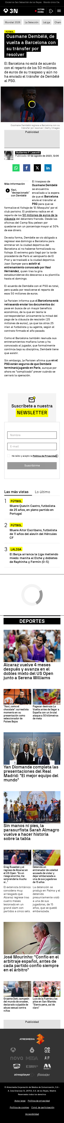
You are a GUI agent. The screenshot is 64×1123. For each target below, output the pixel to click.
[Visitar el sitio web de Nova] (16, 1058)
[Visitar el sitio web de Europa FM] (32, 1066)
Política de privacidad (39, 1100)
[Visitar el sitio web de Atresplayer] (24, 1074)
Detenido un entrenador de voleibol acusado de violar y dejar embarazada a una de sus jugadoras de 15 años (45, 875)
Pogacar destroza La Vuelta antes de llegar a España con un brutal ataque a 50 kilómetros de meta (46, 712)
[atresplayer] (51, 11)
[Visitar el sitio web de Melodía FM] (47, 1066)
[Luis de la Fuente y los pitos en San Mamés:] (46, 989)
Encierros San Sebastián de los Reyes (23, 2)
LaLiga (46, 22)
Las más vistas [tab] (16, 492)
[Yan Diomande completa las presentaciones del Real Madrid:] (32, 748)
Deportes (32, 621)
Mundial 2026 (12, 22)
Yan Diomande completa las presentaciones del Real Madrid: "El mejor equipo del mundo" (31, 773)
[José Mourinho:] (32, 938)
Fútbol (16, 501)
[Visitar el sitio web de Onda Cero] (16, 1066)
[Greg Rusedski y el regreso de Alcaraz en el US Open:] (17, 858)
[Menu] (59, 10)
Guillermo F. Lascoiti (28, 152)
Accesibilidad (32, 1114)
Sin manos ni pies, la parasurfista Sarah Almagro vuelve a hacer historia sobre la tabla (31, 832)
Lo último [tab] (42, 492)
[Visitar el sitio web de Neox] (47, 1050)
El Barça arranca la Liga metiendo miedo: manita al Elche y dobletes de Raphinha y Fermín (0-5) (34, 558)
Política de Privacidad (45, 456)
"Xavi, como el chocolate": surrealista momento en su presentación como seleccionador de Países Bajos (16, 714)
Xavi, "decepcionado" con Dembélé (19, 193)
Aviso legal (20, 1100)
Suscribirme (32, 465)
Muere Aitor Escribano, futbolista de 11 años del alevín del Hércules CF (33, 533)
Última (41, 10)
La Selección (31, 22)
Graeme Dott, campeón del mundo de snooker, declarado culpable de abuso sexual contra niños (16, 1004)
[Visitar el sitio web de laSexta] (32, 1050)
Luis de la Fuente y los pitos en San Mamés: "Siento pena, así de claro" (45, 1003)
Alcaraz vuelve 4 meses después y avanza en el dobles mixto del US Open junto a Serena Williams (28, 671)
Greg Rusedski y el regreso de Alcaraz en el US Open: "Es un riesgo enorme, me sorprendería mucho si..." (16, 875)
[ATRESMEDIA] (32, 1039)
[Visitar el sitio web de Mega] (32, 1058)
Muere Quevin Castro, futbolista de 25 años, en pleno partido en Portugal (32, 509)
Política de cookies (19, 1107)
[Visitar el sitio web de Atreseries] (47, 1058)
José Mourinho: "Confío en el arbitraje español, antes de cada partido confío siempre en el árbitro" (31, 963)
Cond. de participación (42, 1107)
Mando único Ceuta (52, 2)
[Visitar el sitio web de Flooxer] (43, 1074)
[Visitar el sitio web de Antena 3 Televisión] (16, 1050)
